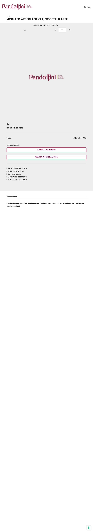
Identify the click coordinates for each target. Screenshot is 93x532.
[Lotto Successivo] (69, 29)
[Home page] (17, 6)
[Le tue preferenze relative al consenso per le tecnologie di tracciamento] (88, 527)
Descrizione (12, 197)
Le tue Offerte (14, 174)
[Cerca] (89, 6)
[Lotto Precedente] (55, 29)
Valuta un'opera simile (46, 157)
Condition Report (16, 171)
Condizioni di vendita (17, 180)
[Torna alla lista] (38, 29)
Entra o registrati (46, 150)
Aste (8, 16)
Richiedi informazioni (17, 168)
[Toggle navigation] (85, 6)
